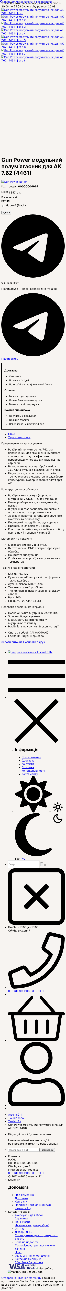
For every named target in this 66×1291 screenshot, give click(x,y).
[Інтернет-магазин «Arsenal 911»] (30, 652)
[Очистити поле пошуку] (45, 865)
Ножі (18, 1252)
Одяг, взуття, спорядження (33, 1255)
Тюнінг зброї (23, 1221)
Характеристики (19, 437)
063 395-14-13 (35, 991)
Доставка (28, 760)
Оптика (20, 1228)
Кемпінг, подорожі (27, 1242)
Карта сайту (30, 774)
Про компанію (31, 757)
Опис (11, 434)
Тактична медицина (28, 1259)
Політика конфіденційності (33, 769)
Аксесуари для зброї (29, 1215)
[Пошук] (41, 864)
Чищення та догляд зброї (32, 1225)
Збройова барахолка (29, 1262)
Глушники (21, 1218)
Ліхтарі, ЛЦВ (23, 1232)
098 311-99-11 (17, 991)
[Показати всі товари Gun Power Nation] (14, 181)
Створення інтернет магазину (21, 1278)
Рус (22, 858)
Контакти (28, 764)
